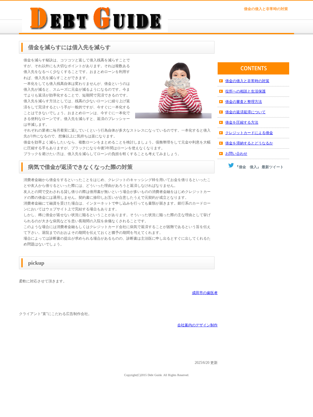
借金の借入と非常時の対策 (247, 81)
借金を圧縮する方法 (241, 122)
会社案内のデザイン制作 (197, 325)
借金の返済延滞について (245, 112)
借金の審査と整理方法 (243, 102)
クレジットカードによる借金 (249, 133)
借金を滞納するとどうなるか (249, 143)
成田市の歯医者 (205, 293)
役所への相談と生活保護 (245, 91)
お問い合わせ (236, 153)
